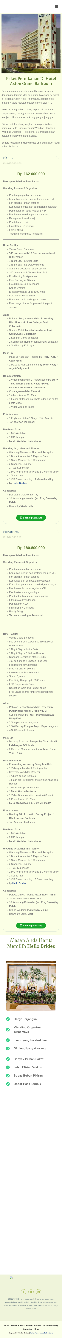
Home (6, 1325)
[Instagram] (38, 1291)
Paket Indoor (17, 1325)
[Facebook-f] (23, 1291)
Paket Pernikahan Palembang (41, 1333)
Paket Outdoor (33, 1325)
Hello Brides (20, 483)
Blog (36, 1329)
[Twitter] (31, 1291)
